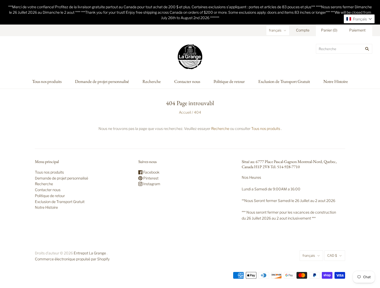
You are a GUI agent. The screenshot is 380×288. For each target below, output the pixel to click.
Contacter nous (187, 81)
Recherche (151, 81)
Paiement (357, 30)
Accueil (185, 112)
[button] (359, 18)
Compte (302, 30)
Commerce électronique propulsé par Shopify (72, 259)
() (329, 30)
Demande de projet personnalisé (102, 81)
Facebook (150, 172)
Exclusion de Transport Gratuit (284, 81)
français (275, 30)
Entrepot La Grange (90, 253)
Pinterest (150, 178)
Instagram (151, 184)
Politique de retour (229, 81)
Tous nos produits (47, 81)
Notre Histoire (335, 81)
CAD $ (332, 255)
